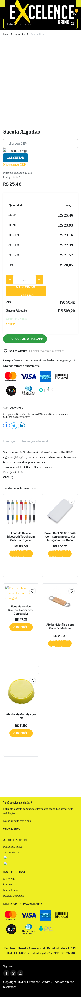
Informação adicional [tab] (33, 441)
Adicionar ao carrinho (26, 291)
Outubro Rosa (10, 416)
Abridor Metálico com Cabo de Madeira (60, 626)
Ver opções (21, 627)
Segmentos (19, 34)
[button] (74, 12)
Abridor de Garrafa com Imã (21, 716)
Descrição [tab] (9, 441)
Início (6, 34)
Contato (7, 884)
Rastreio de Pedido (13, 895)
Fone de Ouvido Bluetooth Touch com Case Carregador (21, 536)
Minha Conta (10, 890)
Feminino (63, 414)
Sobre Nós (9, 878)
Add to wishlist (18, 350)
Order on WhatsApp (27, 339)
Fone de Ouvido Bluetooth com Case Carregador (21, 610)
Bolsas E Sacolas (39, 414)
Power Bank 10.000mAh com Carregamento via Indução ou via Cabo (59, 536)
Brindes (53, 414)
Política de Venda (12, 846)
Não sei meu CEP (14, 164)
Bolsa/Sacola (23, 414)
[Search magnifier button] (72, 23)
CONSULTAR (15, 157)
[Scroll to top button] (74, 988)
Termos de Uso (11, 852)
